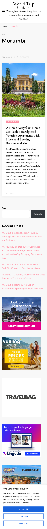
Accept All (24, 509)
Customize (23, 516)
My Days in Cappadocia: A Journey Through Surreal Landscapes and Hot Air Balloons (22, 236)
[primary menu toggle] (3, 11)
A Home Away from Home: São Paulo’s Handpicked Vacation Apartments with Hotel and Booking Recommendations (23, 135)
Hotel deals (12, 122)
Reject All (23, 523)
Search (5, 208)
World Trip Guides (23, 6)
